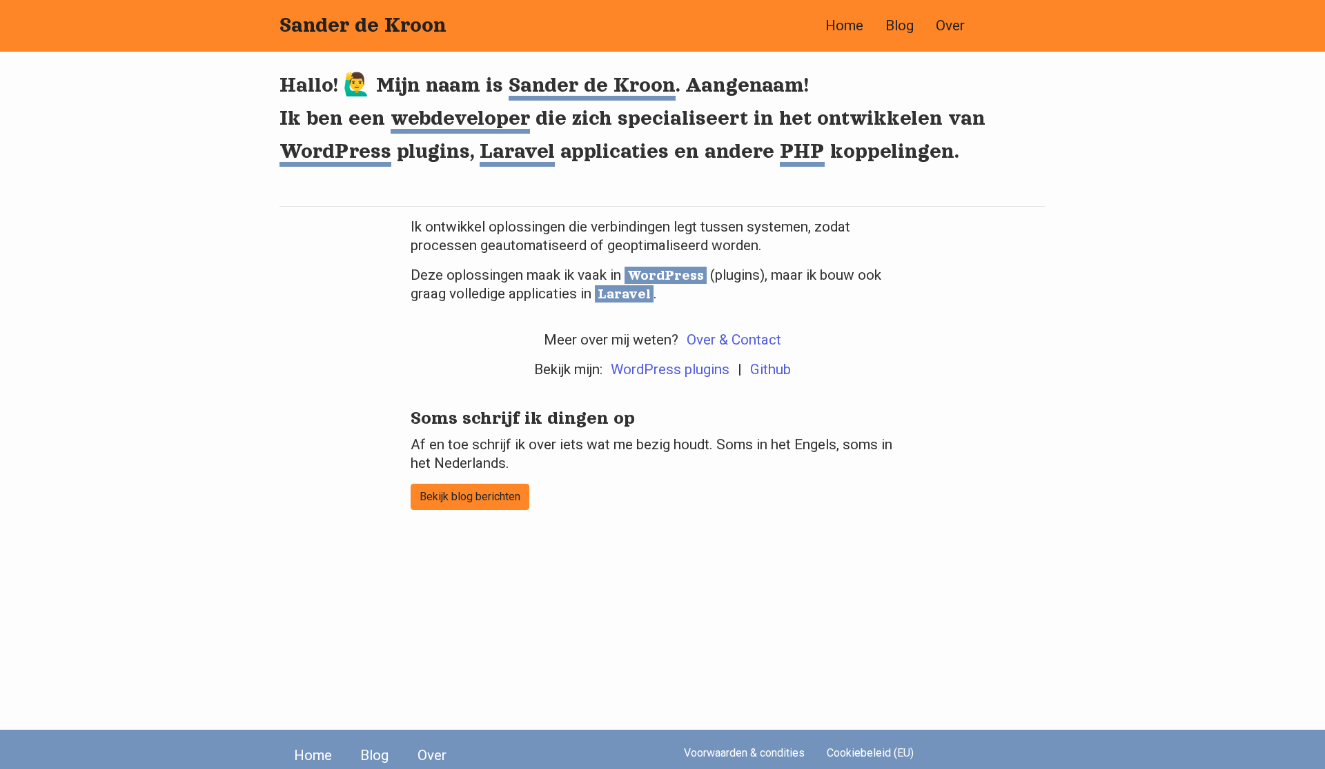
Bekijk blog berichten (470, 496)
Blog (899, 25)
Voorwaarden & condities (744, 752)
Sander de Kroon (362, 25)
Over (950, 25)
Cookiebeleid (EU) (870, 752)
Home (844, 25)
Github (770, 369)
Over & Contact (734, 339)
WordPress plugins (670, 369)
